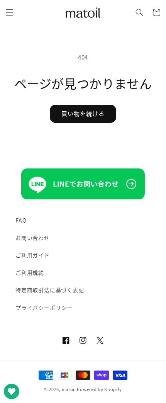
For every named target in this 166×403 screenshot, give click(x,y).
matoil (69, 389)
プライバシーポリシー (44, 307)
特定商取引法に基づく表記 (49, 290)
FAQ (20, 220)
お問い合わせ (32, 237)
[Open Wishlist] (11, 391)
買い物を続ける (83, 113)
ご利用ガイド (32, 255)
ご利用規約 (29, 272)
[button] (9, 12)
